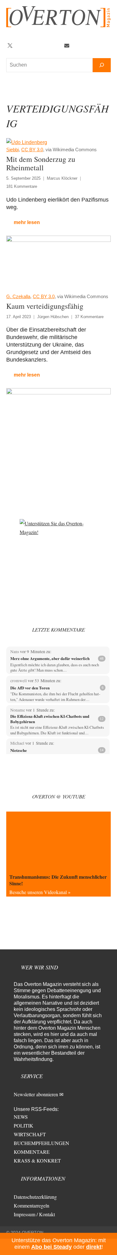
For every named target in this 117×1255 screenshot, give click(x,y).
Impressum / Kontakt (34, 1214)
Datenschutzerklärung (35, 1196)
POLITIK (23, 1125)
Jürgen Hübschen (53, 316)
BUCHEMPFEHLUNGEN (41, 1143)
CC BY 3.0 (32, 149)
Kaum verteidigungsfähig (44, 306)
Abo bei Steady (51, 1247)
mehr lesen (27, 222)
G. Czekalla (18, 296)
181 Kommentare (21, 186)
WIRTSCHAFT (30, 1134)
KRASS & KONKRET (37, 1160)
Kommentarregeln (31, 1205)
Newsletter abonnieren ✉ (38, 1094)
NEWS (21, 1116)
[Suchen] (102, 65)
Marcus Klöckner (62, 178)
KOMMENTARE (32, 1151)
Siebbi (12, 149)
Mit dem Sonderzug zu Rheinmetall (40, 163)
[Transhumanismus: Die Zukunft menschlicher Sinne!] (58, 841)
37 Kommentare (89, 316)
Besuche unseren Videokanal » (40, 892)
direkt (93, 1247)
